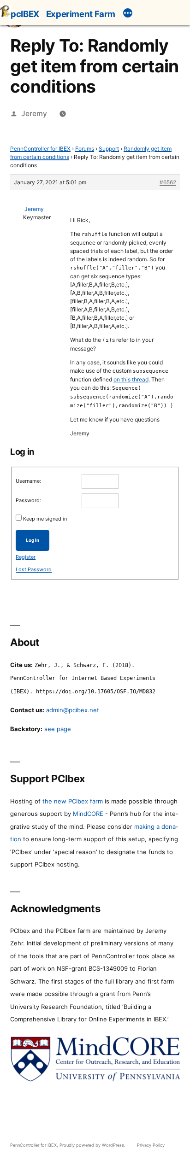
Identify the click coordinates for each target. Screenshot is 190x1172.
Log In (32, 540)
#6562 (168, 182)
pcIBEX (25, 14)
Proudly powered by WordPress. (93, 1145)
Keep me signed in (45, 519)
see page (57, 728)
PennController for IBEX (40, 148)
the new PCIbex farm (72, 801)
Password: (28, 500)
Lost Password (34, 569)
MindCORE (88, 813)
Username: (28, 481)
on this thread (130, 379)
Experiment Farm (80, 14)
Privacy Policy (151, 1145)
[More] (127, 14)
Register (26, 557)
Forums (84, 148)
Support (109, 148)
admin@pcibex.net (72, 710)
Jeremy (34, 113)
